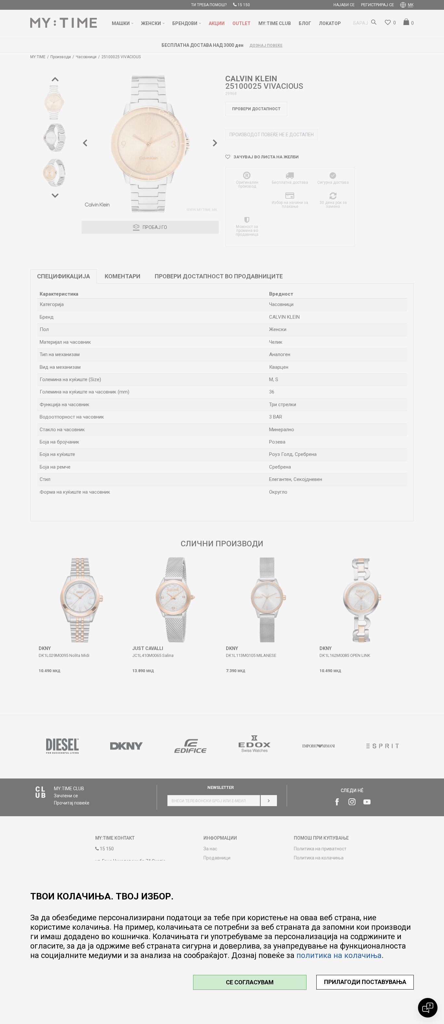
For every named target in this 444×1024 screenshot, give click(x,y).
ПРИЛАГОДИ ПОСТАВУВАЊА (365, 981)
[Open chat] (427, 1007)
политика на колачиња (339, 955)
